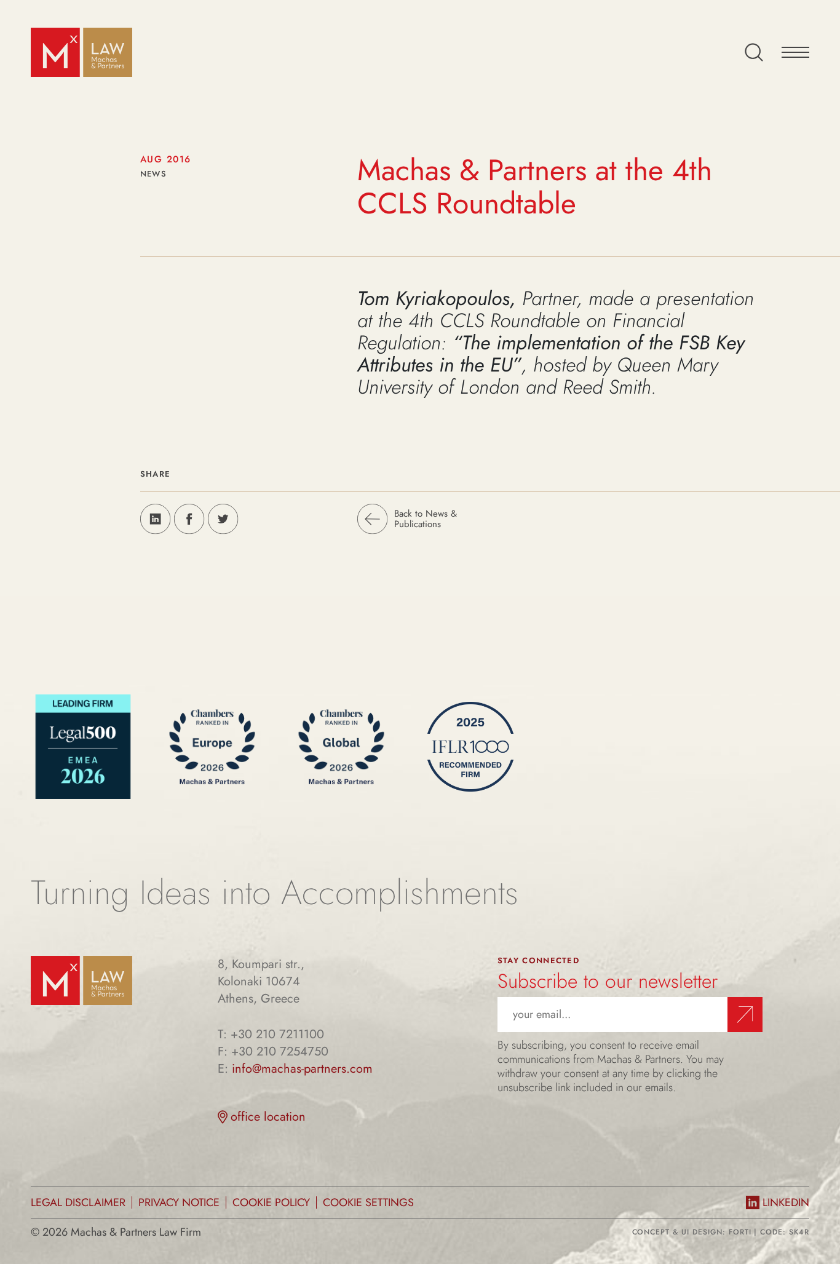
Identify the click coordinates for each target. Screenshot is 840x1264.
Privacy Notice (179, 1202)
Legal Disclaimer (78, 1202)
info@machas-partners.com (302, 1069)
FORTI (740, 1232)
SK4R (799, 1232)
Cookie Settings (368, 1202)
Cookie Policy (271, 1202)
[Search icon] (754, 52)
